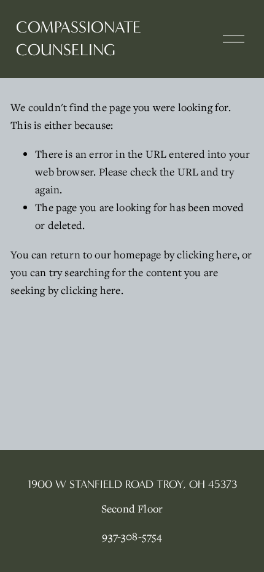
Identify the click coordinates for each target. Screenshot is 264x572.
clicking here (206, 254)
